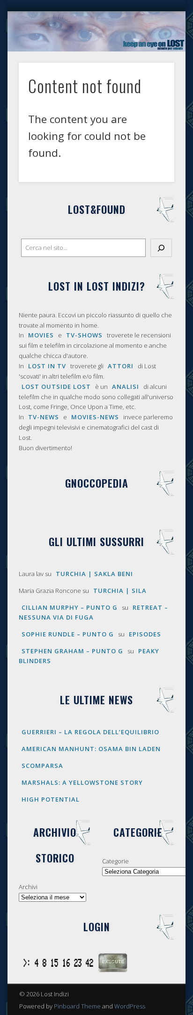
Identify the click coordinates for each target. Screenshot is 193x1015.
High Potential (51, 799)
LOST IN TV (47, 366)
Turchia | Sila (120, 590)
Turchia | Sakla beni (94, 574)
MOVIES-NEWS (95, 417)
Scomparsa (42, 765)
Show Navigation (151, 83)
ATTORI (121, 366)
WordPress (129, 1006)
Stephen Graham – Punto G (72, 651)
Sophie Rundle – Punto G (68, 634)
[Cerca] (161, 248)
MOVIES (41, 335)
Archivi (28, 887)
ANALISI (125, 386)
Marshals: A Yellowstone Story (82, 782)
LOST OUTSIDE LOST (56, 386)
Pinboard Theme (77, 1006)
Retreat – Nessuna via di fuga (93, 612)
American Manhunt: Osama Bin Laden (91, 749)
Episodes (145, 634)
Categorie (115, 861)
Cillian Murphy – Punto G (70, 607)
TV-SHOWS (84, 335)
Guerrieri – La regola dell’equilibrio (90, 732)
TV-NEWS (43, 417)
